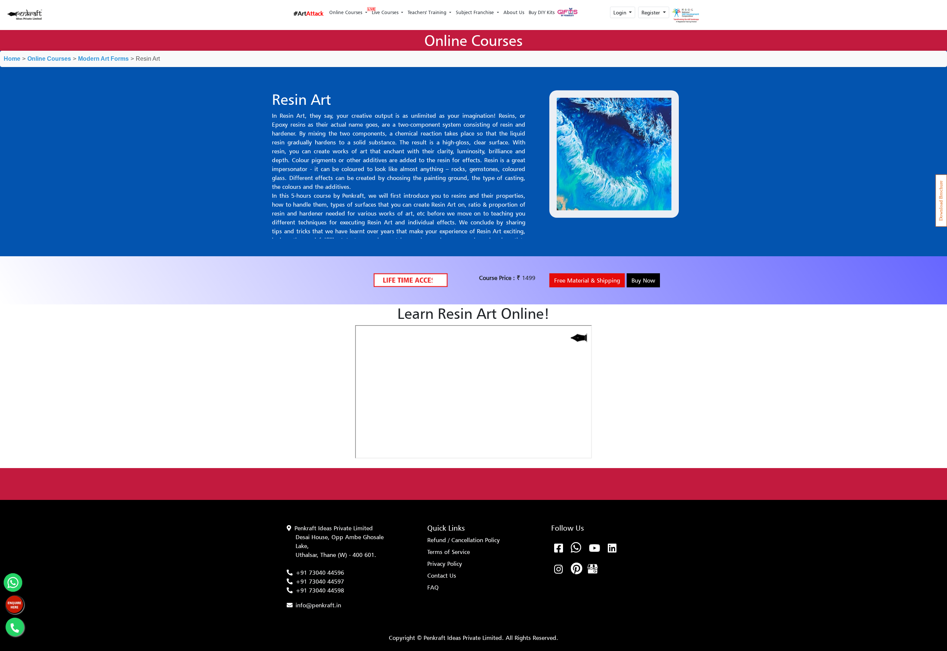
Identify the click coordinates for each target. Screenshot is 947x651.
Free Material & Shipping (587, 280)
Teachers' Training (428, 12)
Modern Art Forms (103, 59)
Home (12, 59)
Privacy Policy (444, 563)
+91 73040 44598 (320, 590)
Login (620, 12)
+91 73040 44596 (320, 572)
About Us (513, 12)
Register (651, 12)
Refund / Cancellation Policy (463, 540)
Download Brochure (941, 200)
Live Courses (386, 12)
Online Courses (346, 12)
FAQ (433, 587)
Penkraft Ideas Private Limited (333, 528)
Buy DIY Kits (542, 12)
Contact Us (441, 575)
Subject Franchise (475, 12)
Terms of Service (448, 551)
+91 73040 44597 (320, 581)
